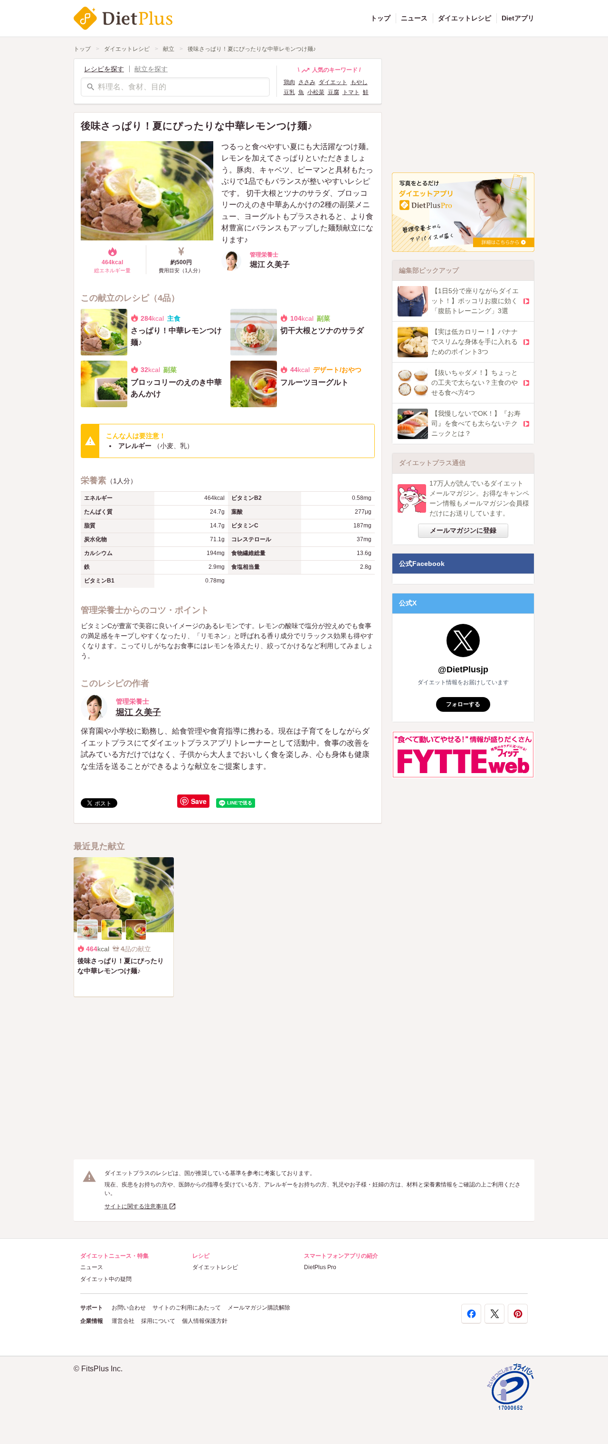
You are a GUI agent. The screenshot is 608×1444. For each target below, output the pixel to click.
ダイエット (333, 82)
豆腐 (333, 92)
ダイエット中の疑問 (106, 1279)
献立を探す (151, 69)
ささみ (306, 82)
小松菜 (315, 92)
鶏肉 (289, 82)
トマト (351, 92)
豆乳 (289, 92)
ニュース (414, 18)
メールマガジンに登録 (463, 530)
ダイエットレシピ (464, 18)
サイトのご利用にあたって (186, 1307)
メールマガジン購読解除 (259, 1307)
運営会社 (123, 1321)
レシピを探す (104, 69)
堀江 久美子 (138, 712)
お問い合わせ (129, 1307)
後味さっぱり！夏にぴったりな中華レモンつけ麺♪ (252, 49)
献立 (168, 49)
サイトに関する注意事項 (136, 1206)
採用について (158, 1321)
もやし (359, 82)
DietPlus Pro (320, 1267)
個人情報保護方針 (205, 1321)
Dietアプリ (518, 18)
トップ (380, 18)
